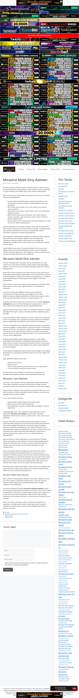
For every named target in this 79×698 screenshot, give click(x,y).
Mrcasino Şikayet (42, 169)
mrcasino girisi (63, 515)
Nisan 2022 (61, 367)
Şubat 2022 (62, 373)
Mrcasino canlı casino (64, 482)
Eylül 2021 (61, 386)
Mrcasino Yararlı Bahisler (66, 218)
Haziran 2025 (62, 273)
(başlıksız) (61, 198)
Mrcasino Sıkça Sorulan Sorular (65, 627)
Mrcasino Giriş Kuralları (65, 210)
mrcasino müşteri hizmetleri (66, 591)
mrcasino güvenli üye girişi (63, 553)
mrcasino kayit (62, 571)
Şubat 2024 (62, 310)
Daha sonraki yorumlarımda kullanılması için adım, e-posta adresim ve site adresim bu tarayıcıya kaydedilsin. (26, 564)
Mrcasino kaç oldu (65, 574)
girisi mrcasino (61, 439)
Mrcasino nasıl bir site (66, 595)
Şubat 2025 (62, 279)
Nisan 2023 (62, 336)
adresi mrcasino (63, 431)
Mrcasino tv (63, 631)
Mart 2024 (61, 307)
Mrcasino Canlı (8, 515)
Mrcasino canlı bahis (64, 477)
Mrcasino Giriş (31, 169)
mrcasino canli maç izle (65, 471)
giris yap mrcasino (63, 441)
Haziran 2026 (62, 266)
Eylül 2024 (61, 292)
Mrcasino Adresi (63, 183)
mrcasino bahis (62, 459)
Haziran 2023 (62, 331)
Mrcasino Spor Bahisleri (66, 624)
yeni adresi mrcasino (64, 678)
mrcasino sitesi (62, 622)
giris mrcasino (70, 439)
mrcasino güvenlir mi (63, 551)
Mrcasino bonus (65, 467)
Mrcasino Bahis (9, 517)
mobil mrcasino (63, 447)
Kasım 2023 (62, 318)
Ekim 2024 (61, 289)
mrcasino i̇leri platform (62, 565)
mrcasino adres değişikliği (64, 454)
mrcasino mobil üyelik (63, 589)
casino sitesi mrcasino (65, 435)
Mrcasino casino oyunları (65, 500)
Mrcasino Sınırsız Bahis (65, 221)
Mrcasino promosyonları (64, 617)
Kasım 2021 (62, 380)
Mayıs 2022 (62, 365)
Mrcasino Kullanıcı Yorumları (65, 578)
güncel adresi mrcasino (64, 443)
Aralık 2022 (61, 346)
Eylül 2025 (61, 271)
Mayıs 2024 (62, 302)
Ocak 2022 (61, 375)
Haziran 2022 (62, 362)
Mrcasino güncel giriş (66, 540)
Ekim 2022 (61, 352)
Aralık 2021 (61, 378)
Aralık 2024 (61, 284)
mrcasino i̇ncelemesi (62, 567)
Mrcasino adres (63, 452)
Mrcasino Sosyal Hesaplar (66, 223)
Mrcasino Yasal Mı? (63, 642)
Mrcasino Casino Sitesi (65, 504)
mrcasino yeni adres (64, 644)
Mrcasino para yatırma (66, 605)
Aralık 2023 (61, 315)
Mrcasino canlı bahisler (11, 514)
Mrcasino (21, 169)
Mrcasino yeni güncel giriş (65, 654)
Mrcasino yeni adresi (65, 646)
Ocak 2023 (61, 344)
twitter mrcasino (63, 677)
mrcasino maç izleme (63, 584)
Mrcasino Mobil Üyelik (65, 238)
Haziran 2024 (62, 299)
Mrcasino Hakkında (64, 555)
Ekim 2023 (61, 320)
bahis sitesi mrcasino (64, 433)
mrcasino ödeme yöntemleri (65, 662)
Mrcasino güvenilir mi (66, 546)
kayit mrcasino (63, 445)
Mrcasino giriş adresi (64, 523)
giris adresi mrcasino (65, 437)
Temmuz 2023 (62, 328)
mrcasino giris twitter (65, 517)
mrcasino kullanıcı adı (62, 576)
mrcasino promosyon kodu (64, 613)
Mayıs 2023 (62, 333)
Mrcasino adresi (65, 457)
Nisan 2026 (62, 268)
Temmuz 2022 (62, 359)
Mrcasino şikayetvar (62, 673)
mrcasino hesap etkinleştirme (65, 557)
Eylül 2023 (61, 323)
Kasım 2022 (62, 349)
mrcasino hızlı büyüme (62, 561)
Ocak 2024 (61, 313)
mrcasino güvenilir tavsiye (63, 549)
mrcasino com (62, 506)
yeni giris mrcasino (63, 680)
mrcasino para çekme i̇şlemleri (64, 609)
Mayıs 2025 (62, 276)
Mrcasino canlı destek (65, 488)
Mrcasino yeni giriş (64, 648)
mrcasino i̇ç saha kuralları (63, 569)
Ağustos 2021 (62, 388)
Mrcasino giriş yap (66, 530)
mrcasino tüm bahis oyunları (63, 638)
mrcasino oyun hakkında (63, 603)
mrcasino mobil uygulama (64, 587)
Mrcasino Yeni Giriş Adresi (64, 650)
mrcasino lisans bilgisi (62, 582)
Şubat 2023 (62, 341)
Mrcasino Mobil (62, 586)
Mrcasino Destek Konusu (66, 213)
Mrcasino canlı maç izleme (66, 493)
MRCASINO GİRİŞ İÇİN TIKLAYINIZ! (39, 35)
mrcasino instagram (65, 563)
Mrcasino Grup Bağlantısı (66, 233)
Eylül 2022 (61, 354)
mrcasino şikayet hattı (63, 669)
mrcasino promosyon (65, 612)
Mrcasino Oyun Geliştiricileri (67, 241)
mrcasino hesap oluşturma (64, 559)
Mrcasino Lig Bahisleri (65, 236)
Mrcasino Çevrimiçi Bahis (66, 215)
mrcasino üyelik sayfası (63, 664)
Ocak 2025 (61, 281)
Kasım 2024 (62, 286)
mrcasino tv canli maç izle (65, 633)
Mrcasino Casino (62, 497)
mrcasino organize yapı (63, 601)
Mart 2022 (61, 370)
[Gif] (39, 81)
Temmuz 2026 (62, 263)
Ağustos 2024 (62, 294)
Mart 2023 (61, 339)
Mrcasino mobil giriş (22, 514)
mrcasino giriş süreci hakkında (64, 527)
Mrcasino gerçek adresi (66, 510)
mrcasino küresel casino (63, 580)
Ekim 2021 (61, 383)
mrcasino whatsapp (63, 640)
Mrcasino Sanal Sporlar (65, 620)
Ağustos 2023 (62, 326)
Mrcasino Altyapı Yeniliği (65, 230)
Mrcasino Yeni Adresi (68, 169)
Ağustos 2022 (62, 357)
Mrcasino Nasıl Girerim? (64, 599)
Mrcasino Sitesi (63, 196)
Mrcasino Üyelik (63, 658)
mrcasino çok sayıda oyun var (64, 660)
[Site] (19, 60)
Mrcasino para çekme (65, 607)
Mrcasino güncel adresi (65, 534)
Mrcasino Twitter (55, 169)
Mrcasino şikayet (66, 667)
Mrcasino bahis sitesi (65, 462)
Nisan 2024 (62, 305)
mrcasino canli (62, 469)
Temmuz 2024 (62, 297)
